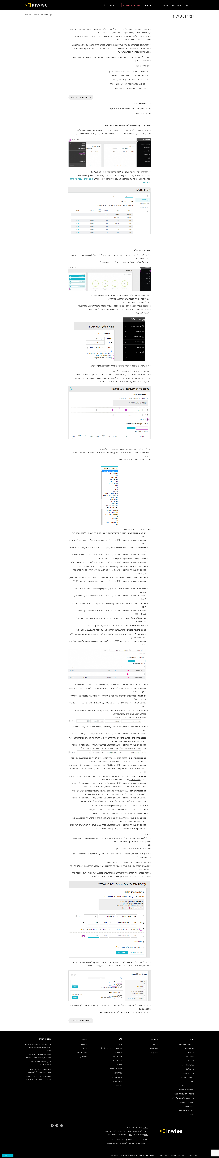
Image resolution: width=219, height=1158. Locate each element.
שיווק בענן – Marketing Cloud (111, 1048)
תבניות (191, 1114)
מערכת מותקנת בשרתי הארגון (184, 1094)
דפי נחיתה (190, 1052)
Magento (154, 1052)
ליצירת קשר (112, 1134)
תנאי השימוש (118, 1073)
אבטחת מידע (117, 1052)
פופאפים (191, 1061)
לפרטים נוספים (114, 1155)
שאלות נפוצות (82, 1052)
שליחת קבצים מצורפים (186, 1090)
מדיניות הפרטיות (117, 1077)
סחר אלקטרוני (189, 1106)
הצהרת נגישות (117, 1081)
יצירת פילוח (183, 16)
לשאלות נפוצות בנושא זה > (81, 97)
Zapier (155, 1044)
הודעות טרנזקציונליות (187, 1077)
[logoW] (36, 5)
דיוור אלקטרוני (189, 1048)
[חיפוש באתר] (104, 5)
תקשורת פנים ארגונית (187, 1102)
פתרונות (191, 1039)
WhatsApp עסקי (188, 1065)
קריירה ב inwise (117, 1056)
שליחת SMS (190, 1069)
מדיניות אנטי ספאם (116, 1069)
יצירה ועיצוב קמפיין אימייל (130, 1012)
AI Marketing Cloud (186, 1044)
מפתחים (119, 1064)
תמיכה (84, 1039)
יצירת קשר (119, 1085)
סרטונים (84, 1044)
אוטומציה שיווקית (188, 1073)
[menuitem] (188, 5)
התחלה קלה (83, 1056)
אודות (120, 1044)
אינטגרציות (154, 1039)
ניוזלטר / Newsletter (186, 1110)
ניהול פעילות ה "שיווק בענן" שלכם (183, 1098)
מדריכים (84, 1048)
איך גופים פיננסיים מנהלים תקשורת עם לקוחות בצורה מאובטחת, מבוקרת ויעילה (38, 1047)
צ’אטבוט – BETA (188, 1085)
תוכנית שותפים (117, 1060)
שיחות (192, 1081)
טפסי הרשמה (189, 1056)
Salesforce (154, 1048)
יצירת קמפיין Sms (106, 1012)
